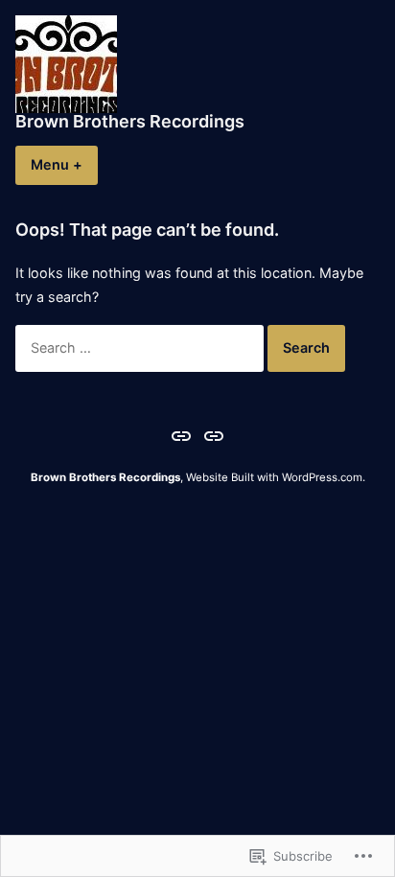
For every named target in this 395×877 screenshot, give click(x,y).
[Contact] (211, 435)
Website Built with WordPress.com (274, 477)
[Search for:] (141, 347)
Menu (64, 164)
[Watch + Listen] (184, 435)
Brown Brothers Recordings (129, 121)
